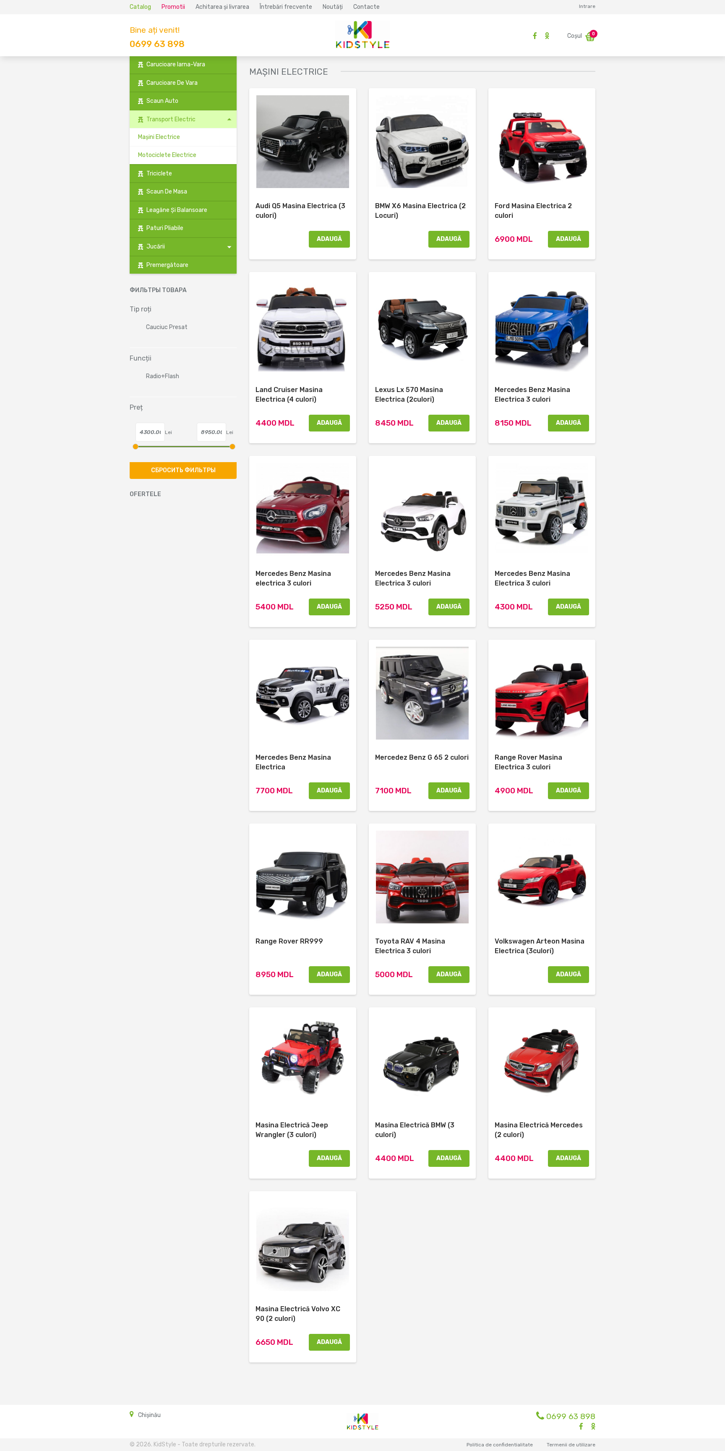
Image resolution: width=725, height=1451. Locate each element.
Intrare (587, 6)
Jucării (155, 246)
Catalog (140, 6)
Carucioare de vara (172, 82)
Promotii (173, 6)
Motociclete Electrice (167, 155)
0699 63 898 (157, 44)
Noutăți (333, 6)
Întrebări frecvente (286, 6)
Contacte (366, 6)
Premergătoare (167, 265)
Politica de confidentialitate (500, 1445)
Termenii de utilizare (571, 1445)
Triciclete (159, 173)
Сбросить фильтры (183, 470)
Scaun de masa (166, 191)
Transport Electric (171, 119)
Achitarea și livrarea (222, 6)
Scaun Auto (162, 101)
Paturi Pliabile (164, 228)
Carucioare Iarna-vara (175, 64)
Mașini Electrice (159, 137)
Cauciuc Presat (167, 327)
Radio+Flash (162, 376)
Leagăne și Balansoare (176, 210)
